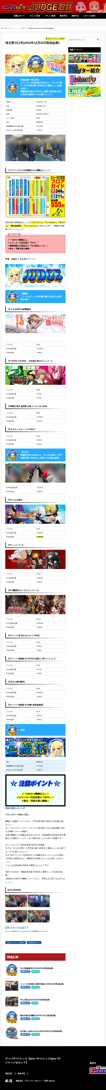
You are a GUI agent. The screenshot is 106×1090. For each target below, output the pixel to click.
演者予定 (75, 16)
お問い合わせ (49, 1081)
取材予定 (63, 16)
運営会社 (19, 1081)
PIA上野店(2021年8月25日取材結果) (35, 1000)
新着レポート (19, 16)
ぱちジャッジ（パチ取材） (16, 942)
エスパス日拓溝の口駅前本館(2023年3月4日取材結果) (42, 984)
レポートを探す (89, 16)
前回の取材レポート (14, 808)
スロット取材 (34, 16)
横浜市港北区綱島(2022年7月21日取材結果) (38, 1015)
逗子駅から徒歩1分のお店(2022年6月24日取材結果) (41, 1031)
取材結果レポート (34, 942)
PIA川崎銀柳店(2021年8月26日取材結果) (36, 968)
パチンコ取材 (50, 16)
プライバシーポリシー (33, 1081)
